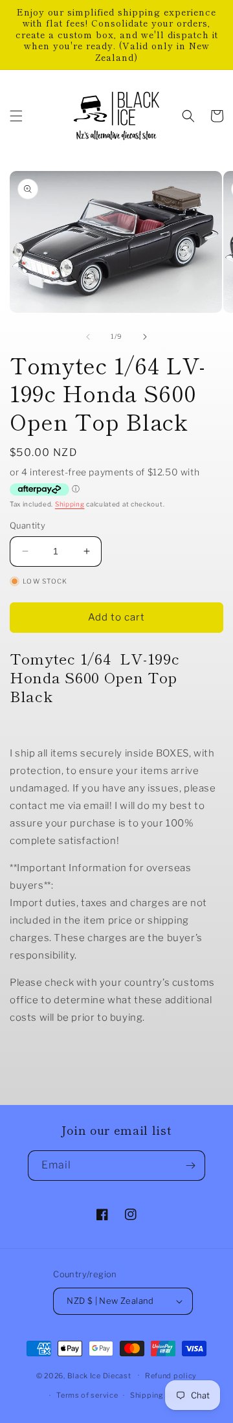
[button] (16, 116)
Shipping (70, 504)
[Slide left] (88, 337)
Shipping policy (159, 1395)
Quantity (27, 525)
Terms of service (87, 1395)
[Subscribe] (190, 1165)
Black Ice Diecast (99, 1375)
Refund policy (171, 1375)
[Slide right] (145, 337)
